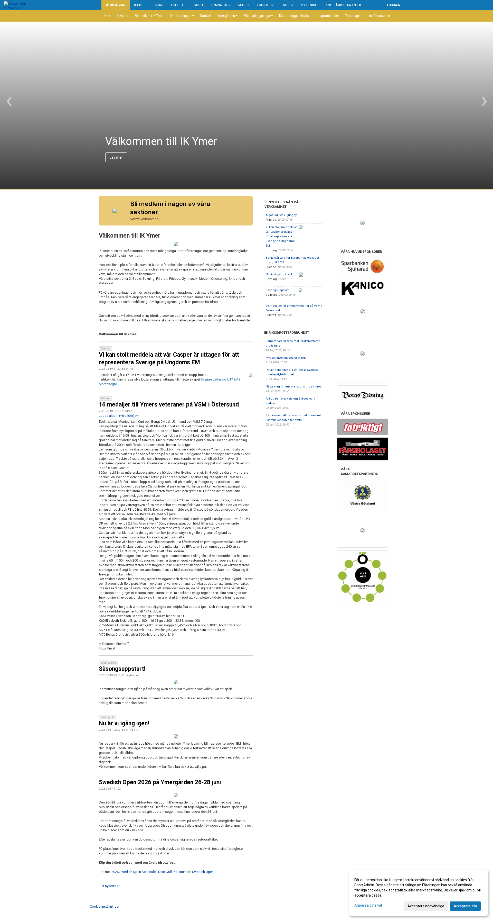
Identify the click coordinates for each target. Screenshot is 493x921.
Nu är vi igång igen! (124, 723)
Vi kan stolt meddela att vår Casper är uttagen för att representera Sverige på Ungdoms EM (281, 236)
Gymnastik (219, 5)
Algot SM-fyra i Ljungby (281, 215)
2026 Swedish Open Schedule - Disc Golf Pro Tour (148, 872)
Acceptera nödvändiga (425, 906)
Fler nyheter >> (109, 886)
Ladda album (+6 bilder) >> (119, 416)
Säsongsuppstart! (122, 668)
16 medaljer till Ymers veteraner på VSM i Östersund (169, 404)
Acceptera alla (465, 906)
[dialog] (418, 893)
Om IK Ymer (117, 5)
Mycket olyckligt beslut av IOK (286, 357)
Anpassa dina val (368, 905)
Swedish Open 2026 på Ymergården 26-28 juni (160, 782)
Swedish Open (203, 872)
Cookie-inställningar (104, 906)
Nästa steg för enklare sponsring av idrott (293, 386)
